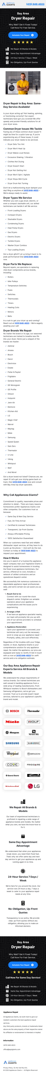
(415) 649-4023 (35, 4)
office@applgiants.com (11, 1049)
